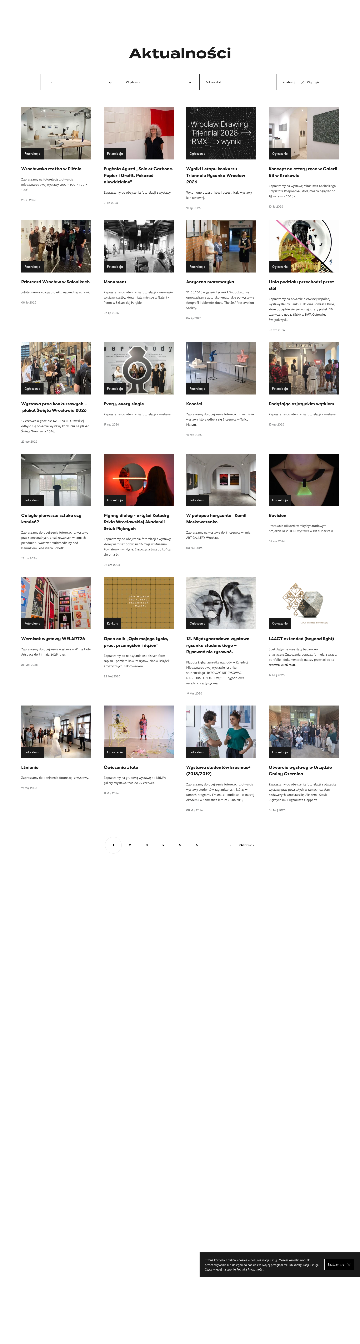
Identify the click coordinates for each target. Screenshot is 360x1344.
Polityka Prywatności (250, 1269)
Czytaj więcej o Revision (304, 498)
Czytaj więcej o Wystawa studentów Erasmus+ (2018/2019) (221, 759)
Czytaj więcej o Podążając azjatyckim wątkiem (304, 384)
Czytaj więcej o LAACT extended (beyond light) (304, 627)
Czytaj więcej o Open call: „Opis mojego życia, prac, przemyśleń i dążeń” (139, 627)
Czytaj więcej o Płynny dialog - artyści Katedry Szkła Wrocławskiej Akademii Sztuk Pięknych (139, 510)
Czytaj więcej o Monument (139, 267)
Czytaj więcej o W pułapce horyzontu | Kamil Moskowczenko (221, 502)
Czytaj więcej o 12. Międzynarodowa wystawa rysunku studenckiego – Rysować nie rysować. (221, 636)
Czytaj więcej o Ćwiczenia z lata (139, 750)
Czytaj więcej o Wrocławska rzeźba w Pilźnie (56, 154)
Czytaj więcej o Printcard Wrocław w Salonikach (56, 262)
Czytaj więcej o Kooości (221, 389)
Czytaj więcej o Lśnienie (56, 748)
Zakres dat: (213, 82)
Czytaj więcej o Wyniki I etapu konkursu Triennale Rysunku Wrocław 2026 (221, 158)
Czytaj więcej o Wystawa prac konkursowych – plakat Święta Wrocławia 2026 (56, 392)
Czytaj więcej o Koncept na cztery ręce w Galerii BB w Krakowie (304, 157)
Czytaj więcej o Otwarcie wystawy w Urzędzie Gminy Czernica (304, 759)
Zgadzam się (336, 1264)
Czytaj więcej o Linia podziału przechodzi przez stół (304, 276)
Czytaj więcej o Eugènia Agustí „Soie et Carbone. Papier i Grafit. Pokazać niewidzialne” (139, 155)
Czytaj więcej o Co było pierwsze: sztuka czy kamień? (56, 507)
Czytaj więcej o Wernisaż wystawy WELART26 (56, 621)
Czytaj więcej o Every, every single (139, 384)
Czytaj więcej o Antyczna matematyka (221, 270)
